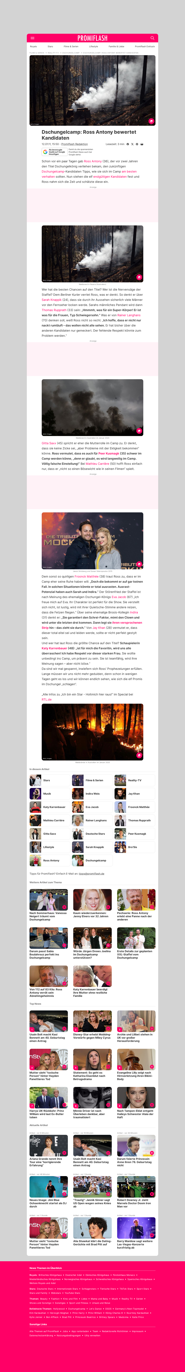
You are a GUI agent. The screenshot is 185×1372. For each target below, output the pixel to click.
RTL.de (47, 699)
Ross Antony (93, 161)
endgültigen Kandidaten (110, 176)
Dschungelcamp (53, 171)
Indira (134, 612)
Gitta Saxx (49, 443)
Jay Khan (98, 627)
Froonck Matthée (87, 576)
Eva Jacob (119, 597)
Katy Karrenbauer (54, 648)
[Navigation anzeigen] (32, 38)
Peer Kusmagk (108, 453)
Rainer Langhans (129, 315)
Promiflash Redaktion (74, 144)
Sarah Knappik (52, 300)
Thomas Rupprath (54, 310)
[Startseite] (92, 38)
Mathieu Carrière (97, 463)
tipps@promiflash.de (91, 873)
